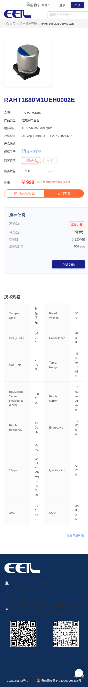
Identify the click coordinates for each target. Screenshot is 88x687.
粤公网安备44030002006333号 (61, 680)
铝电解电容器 (28, 23)
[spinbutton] (36, 171)
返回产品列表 (75, 535)
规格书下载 (34, 151)
